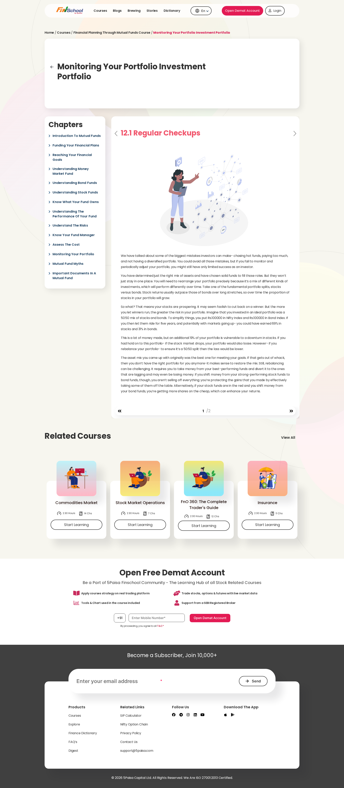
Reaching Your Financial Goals (72, 157)
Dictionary (172, 10)
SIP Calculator (131, 715)
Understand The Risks (70, 225)
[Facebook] (174, 714)
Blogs (117, 10)
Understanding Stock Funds (75, 192)
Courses (100, 10)
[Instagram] (188, 714)
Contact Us (129, 742)
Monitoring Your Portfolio (73, 254)
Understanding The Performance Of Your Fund (75, 214)
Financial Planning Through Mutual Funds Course (111, 32)
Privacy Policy (130, 733)
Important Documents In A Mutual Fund (74, 275)
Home (49, 32)
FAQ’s (72, 742)
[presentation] (119, 411)
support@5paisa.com (136, 750)
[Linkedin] (195, 714)
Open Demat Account (242, 10)
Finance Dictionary (82, 733)
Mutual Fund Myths (68, 263)
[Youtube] (202, 714)
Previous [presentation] (116, 133)
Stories (152, 10)
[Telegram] (181, 714)
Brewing (134, 10)
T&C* (160, 626)
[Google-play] (233, 714)
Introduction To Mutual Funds (77, 135)
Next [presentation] (294, 133)
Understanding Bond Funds (75, 183)
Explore (74, 724)
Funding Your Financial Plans (76, 145)
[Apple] (225, 714)
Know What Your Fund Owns (76, 202)
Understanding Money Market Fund (71, 171)
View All (288, 437)
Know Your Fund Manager (74, 235)
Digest (73, 750)
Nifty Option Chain (134, 724)
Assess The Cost (66, 244)
